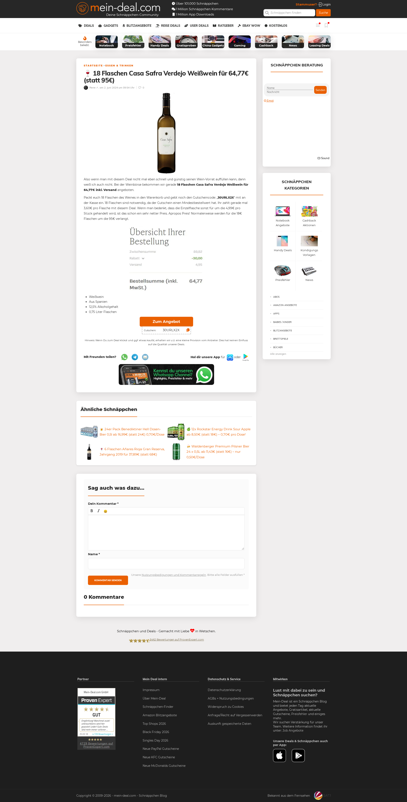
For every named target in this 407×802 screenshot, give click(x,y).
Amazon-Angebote (285, 305)
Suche (323, 13)
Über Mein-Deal (154, 698)
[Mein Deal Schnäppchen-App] (301, 755)
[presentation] (92, 511)
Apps (276, 313)
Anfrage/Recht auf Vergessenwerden (235, 715)
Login (326, 4)
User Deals (199, 26)
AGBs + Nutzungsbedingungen (231, 698)
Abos (276, 296)
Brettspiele (280, 338)
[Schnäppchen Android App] (245, 357)
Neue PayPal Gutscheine (161, 749)
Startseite (93, 65)
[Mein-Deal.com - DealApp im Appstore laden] (282, 755)
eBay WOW (251, 26)
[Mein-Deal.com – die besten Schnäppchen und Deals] (118, 9)
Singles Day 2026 (155, 740)
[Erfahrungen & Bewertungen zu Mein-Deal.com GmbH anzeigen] (96, 719)
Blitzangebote (139, 26)
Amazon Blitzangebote (160, 715)
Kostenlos (278, 26)
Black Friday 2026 (156, 732)
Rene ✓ (93, 87)
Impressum (151, 690)
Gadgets (111, 26)
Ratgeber (226, 26)
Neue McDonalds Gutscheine (164, 766)
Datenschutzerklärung (224, 690)
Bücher (278, 347)
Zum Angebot (166, 321)
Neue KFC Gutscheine (159, 757)
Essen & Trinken (119, 65)
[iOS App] (229, 357)
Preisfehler (299, 714)
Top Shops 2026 (154, 724)
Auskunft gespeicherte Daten (229, 724)
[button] (92, 511)
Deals (89, 26)
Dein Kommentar (103, 504)
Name (94, 554)
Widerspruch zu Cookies (226, 707)
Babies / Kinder (282, 322)
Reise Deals (170, 26)
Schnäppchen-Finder (158, 707)
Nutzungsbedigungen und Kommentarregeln (174, 574)
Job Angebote (293, 730)
